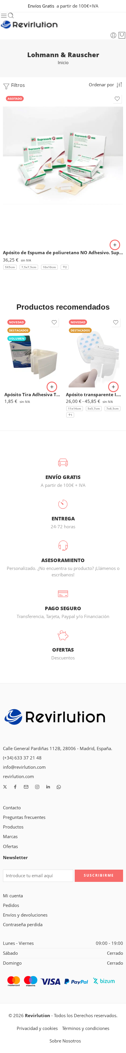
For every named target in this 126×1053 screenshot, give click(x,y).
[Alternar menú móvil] (4, 15)
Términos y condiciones (85, 1028)
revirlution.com (18, 776)
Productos (13, 827)
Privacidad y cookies (37, 1028)
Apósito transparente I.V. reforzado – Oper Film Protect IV (94, 394)
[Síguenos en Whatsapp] (58, 787)
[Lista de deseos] (117, 98)
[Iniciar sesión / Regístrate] (113, 35)
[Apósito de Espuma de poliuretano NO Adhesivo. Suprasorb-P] (63, 169)
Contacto (12, 807)
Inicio (63, 62)
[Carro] (122, 35)
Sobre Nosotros (65, 1041)
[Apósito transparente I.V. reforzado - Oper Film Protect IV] (94, 352)
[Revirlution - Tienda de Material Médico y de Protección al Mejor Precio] (29, 25)
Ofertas (10, 846)
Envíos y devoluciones (25, 915)
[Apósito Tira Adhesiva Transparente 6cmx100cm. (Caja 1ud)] (32, 352)
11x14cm (74, 408)
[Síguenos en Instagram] (37, 786)
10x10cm (49, 267)
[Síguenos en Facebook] (15, 787)
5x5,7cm (94, 408)
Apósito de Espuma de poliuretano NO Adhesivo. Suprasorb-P (63, 252)
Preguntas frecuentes (24, 817)
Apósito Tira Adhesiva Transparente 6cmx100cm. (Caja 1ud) (32, 394)
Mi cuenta (13, 895)
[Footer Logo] (55, 718)
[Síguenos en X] (5, 787)
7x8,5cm (112, 408)
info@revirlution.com (24, 767)
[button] (52, 387)
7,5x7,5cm (28, 267)
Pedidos (11, 905)
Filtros (17, 85)
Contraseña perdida (22, 924)
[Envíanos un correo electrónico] (26, 786)
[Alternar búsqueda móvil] (11, 16)
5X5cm (10, 267)
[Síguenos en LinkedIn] (48, 787)
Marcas (10, 836)
